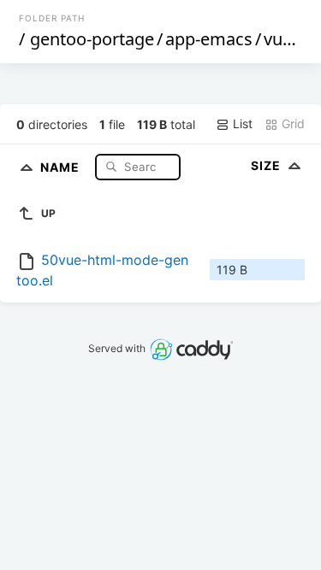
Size (267, 165)
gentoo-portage (92, 38)
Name (61, 166)
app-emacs (209, 38)
